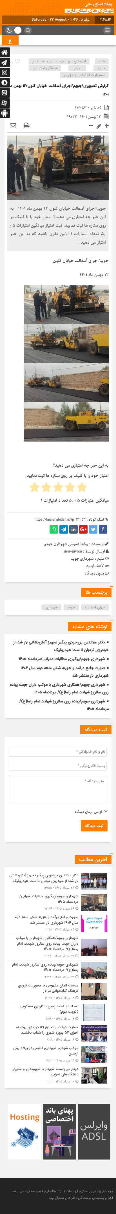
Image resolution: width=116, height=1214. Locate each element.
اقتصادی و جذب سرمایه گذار (59, 61)
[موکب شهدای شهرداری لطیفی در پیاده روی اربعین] (58, 1054)
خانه (102, 61)
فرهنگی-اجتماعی (45, 68)
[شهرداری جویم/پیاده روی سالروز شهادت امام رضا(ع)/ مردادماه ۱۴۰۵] (58, 970)
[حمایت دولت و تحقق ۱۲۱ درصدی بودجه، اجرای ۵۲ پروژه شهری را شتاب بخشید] (58, 1033)
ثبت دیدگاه (94, 826)
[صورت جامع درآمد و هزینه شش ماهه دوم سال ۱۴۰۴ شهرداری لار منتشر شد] (58, 923)
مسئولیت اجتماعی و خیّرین (84, 75)
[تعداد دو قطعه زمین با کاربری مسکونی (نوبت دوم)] (58, 1012)
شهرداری (51, 607)
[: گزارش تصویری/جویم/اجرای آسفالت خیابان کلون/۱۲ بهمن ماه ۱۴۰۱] (13, 126)
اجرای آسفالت (95, 607)
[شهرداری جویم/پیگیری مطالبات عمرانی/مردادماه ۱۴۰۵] (58, 902)
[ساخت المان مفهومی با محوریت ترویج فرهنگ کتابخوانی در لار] (58, 991)
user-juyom (73, 551)
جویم (101, 68)
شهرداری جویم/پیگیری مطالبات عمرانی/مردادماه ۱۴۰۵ (62, 659)
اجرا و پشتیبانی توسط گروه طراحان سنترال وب (81, 1197)
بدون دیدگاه (94, 574)
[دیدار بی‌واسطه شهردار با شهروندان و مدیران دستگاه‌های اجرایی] (58, 1074)
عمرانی (77, 68)
